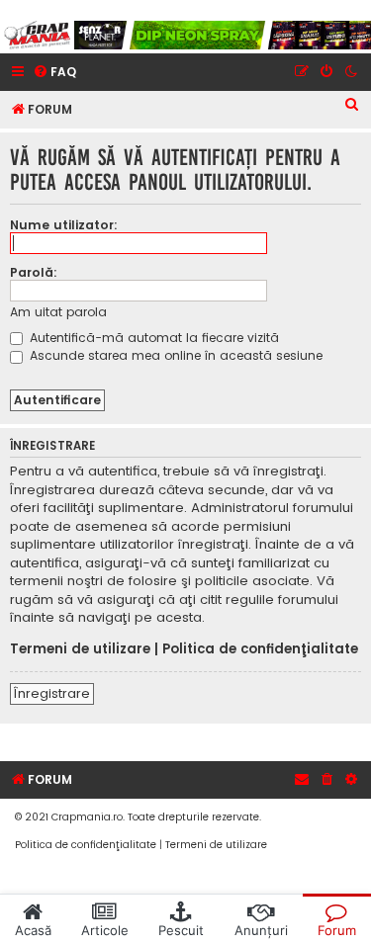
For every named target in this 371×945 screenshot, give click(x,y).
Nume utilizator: (64, 224)
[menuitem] (54, 72)
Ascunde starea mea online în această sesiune (174, 355)
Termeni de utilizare (80, 649)
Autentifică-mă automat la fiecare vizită (152, 337)
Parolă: (33, 272)
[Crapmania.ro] (37, 35)
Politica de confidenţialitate (260, 649)
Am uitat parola (58, 311)
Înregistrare (52, 693)
